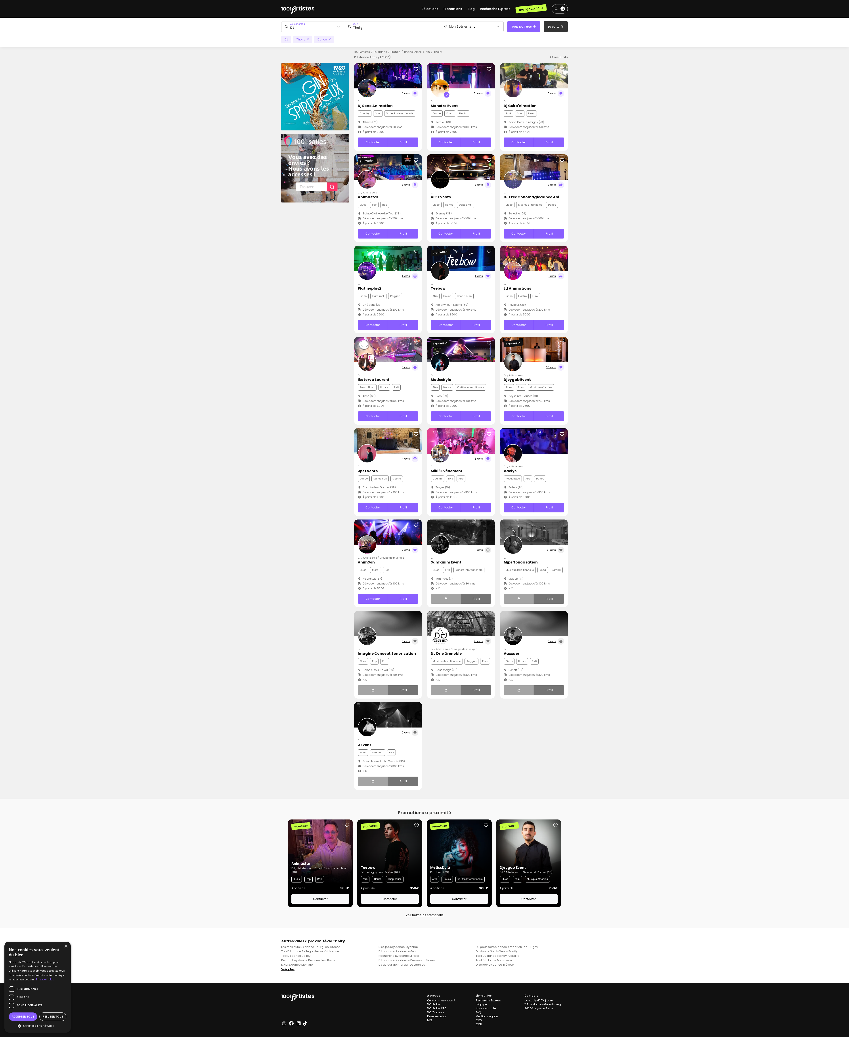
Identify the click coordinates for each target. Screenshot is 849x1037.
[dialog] (37, 987)
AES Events (441, 197)
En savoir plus (45, 979)
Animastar (368, 197)
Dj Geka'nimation (520, 105)
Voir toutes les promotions (425, 915)
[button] (37, 1026)
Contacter (372, 142)
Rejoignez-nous (531, 9)
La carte (554, 27)
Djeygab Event (517, 379)
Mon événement (462, 26)
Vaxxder (511, 653)
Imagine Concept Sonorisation (387, 653)
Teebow (438, 288)
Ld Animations (517, 288)
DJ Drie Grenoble (446, 653)
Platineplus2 (369, 288)
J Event (364, 744)
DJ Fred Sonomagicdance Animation (538, 197)
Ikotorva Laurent (374, 379)
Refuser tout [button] (52, 1016)
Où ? (355, 24)
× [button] (65, 946)
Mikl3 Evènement (447, 471)
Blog (471, 9)
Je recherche (297, 24)
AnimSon (366, 562)
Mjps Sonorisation (521, 562)
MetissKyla (441, 379)
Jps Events (368, 471)
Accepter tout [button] (23, 1016)
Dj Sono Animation (375, 105)
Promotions (453, 9)
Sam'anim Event (446, 562)
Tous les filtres (522, 27)
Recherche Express (495, 9)
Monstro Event (444, 105)
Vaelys (510, 471)
